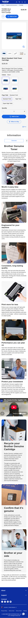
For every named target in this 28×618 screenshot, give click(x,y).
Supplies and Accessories (11, 5)
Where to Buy (15, 121)
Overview (14, 140)
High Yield (18, 99)
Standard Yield (7, 99)
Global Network (12, 607)
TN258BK (21, 5)
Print (25, 126)
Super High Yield (7, 103)
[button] (25, 54)
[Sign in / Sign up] (16, 2)
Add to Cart (13, 16)
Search (22, 2)
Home (3, 5)
